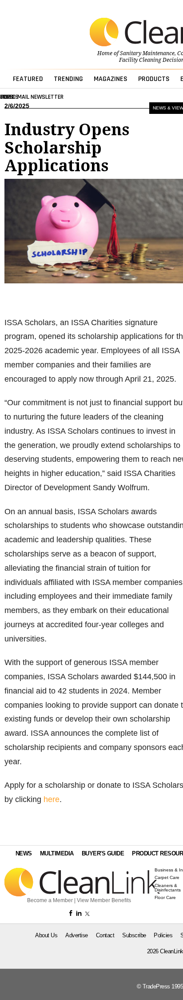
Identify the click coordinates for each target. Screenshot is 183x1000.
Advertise (76, 935)
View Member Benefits (104, 900)
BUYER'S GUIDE (103, 853)
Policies (163, 935)
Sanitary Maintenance (147, 53)
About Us (46, 935)
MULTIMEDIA (57, 853)
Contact (105, 935)
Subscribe (134, 935)
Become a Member (50, 900)
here (52, 799)
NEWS (24, 853)
